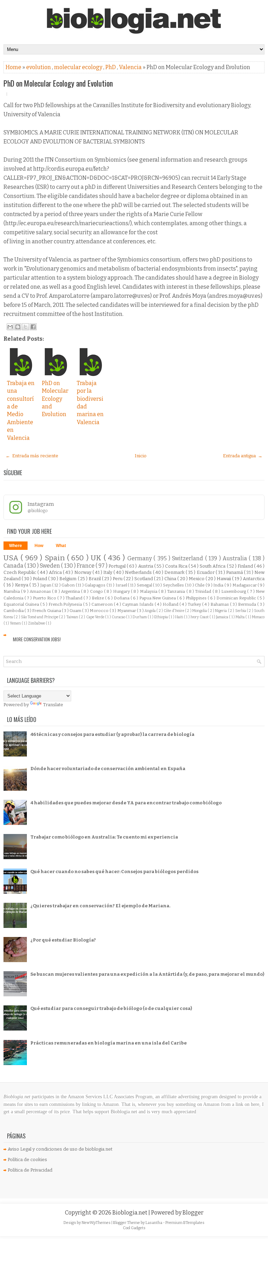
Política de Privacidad (30, 1170)
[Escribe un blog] (17, 326)
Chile (200, 585)
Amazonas (41, 591)
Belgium (68, 578)
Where (15, 545)
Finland (246, 566)
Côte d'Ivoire (174, 610)
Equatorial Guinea (21, 604)
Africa (56, 572)
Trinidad (203, 591)
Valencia (131, 67)
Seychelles (174, 585)
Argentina (71, 591)
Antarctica (254, 578)
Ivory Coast (200, 617)
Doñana (122, 598)
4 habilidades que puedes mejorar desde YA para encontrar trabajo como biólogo (126, 802)
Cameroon (102, 604)
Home (14, 67)
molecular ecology (78, 67)
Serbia (241, 610)
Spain (56, 558)
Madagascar (245, 585)
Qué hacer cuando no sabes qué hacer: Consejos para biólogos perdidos (114, 871)
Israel (122, 585)
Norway (83, 572)
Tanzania (176, 591)
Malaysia (149, 591)
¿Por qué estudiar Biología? (63, 940)
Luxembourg (234, 591)
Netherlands (139, 572)
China (170, 578)
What (61, 545)
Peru (118, 578)
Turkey (195, 604)
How (39, 545)
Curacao (119, 617)
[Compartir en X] (25, 326)
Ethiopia (161, 617)
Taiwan (72, 617)
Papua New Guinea (158, 598)
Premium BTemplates (184, 1222)
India (218, 585)
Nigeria (221, 610)
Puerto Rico (45, 598)
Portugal (118, 566)
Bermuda (247, 604)
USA (12, 558)
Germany (140, 558)
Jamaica (222, 617)
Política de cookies (27, 1159)
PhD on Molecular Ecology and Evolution (58, 83)
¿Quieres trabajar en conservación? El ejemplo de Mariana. (100, 905)
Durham (140, 617)
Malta (240, 617)
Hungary (122, 591)
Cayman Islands (138, 604)
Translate (53, 704)
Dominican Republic (236, 598)
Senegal (145, 585)
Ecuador (206, 572)
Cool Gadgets (134, 1228)
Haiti (179, 617)
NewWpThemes (96, 1222)
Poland (40, 578)
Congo (97, 591)
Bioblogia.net (130, 1212)
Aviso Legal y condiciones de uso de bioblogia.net (60, 1149)
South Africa (213, 566)
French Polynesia (66, 604)
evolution (39, 67)
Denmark (175, 572)
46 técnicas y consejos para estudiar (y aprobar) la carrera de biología (112, 734)
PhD (111, 67)
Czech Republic (20, 572)
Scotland (144, 578)
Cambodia (13, 610)
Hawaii (224, 578)
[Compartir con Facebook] (33, 326)
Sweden (50, 565)
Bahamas (220, 604)
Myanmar (127, 610)
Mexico (197, 578)
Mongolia (200, 610)
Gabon (68, 585)
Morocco (99, 610)
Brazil (95, 578)
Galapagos (95, 585)
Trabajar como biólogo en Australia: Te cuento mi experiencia (104, 837)
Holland (171, 604)
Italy (108, 572)
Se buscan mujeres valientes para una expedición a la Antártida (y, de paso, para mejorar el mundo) (147, 974)
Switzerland (188, 558)
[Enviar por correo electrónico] (10, 326)
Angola (150, 610)
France (86, 565)
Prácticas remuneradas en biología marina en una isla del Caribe (108, 1043)
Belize (98, 598)
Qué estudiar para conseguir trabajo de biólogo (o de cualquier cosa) (111, 1008)
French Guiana (47, 610)
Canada (13, 565)
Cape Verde (95, 617)
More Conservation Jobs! (37, 639)
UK (97, 558)
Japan (46, 585)
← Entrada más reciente (32, 455)
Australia (236, 558)
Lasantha (154, 1222)
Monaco (258, 617)
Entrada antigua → (242, 455)
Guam (75, 610)
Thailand (74, 598)
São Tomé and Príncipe (40, 617)
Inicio (141, 455)
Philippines (197, 598)
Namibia (12, 591)
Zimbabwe (37, 623)
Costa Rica (176, 566)
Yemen (16, 623)
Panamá (235, 572)
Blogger (193, 1212)
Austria (146, 566)
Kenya (22, 585)
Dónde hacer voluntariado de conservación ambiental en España (107, 768)
